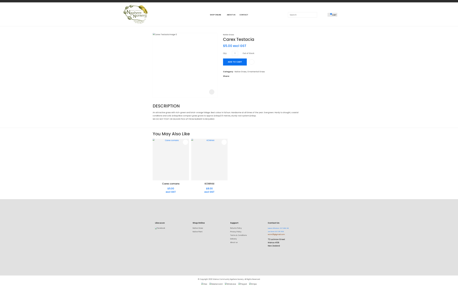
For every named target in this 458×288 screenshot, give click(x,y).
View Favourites (324, 14)
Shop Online (215, 15)
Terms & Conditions (238, 235)
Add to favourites (185, 142)
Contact (243, 15)
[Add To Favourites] (251, 62)
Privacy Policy (235, 231)
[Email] (238, 76)
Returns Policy (236, 228)
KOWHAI (209, 183)
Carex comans (171, 183)
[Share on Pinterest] (241, 76)
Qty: (225, 53)
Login (320, 14)
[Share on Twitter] (234, 76)
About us (234, 242)
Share (226, 76)
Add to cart (235, 62)
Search (314, 15)
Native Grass (228, 35)
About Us (231, 15)
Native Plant (198, 231)
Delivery (233, 239)
